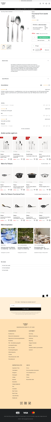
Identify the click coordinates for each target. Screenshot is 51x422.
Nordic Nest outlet (30, 379)
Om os (27, 367)
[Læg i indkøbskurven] (11, 159)
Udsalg (13, 377)
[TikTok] (30, 403)
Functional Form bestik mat (18, 11)
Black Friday (14, 393)
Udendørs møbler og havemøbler (36, 347)
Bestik (6, 11)
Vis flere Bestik (5, 270)
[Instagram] (25, 403)
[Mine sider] (40, 3)
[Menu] (49, 3)
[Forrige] (2, 28)
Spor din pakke (11, 347)
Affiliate (27, 374)
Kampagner (14, 374)
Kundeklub (10, 340)
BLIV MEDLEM (22, 0)
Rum (13, 386)
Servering (3, 11)
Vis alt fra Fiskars (44, 163)
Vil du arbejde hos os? (31, 372)
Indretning (31, 338)
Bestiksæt (10, 11)
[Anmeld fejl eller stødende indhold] (49, 105)
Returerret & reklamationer (13, 336)
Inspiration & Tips (15, 367)
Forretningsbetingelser (13, 349)
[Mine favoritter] (43, 3)
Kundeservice (11, 333)
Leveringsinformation (12, 345)
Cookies (10, 354)
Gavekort (31, 349)
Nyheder (14, 379)
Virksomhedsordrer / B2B (13, 356)
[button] (35, 20)
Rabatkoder (14, 397)
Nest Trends (14, 390)
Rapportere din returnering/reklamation (16, 338)
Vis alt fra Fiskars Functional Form (41, 194)
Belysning (31, 340)
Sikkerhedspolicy (12, 352)
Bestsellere (14, 381)
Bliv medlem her (46, 28)
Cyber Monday (15, 395)
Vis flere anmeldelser (25, 128)
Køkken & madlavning (33, 336)
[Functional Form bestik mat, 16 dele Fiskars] (15, 28)
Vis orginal (12, 105)
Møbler (30, 345)
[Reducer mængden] (33, 37)
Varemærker (14, 370)
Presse (27, 377)
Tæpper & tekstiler (33, 342)
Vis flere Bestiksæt (6, 267)
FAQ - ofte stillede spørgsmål (14, 342)
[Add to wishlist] (9, 159)
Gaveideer (14, 388)
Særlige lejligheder (16, 384)
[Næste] (28, 28)
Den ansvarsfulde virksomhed (32, 370)
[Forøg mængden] (36, 37)
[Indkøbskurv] (46, 3)
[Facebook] (21, 403)
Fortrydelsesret (11, 359)
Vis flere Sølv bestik (6, 265)
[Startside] (3, 3)
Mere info (47, 49)
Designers (14, 372)
